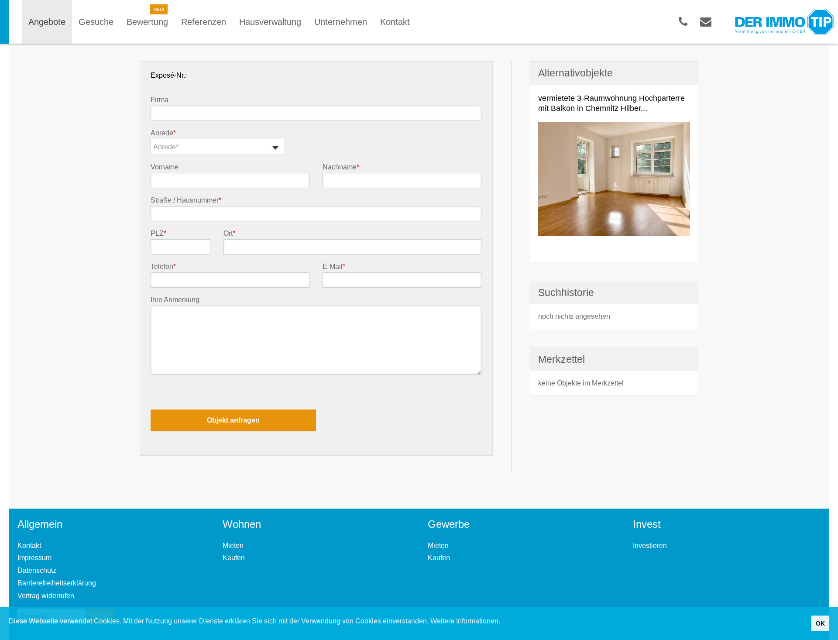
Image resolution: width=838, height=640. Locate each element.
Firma (159, 99)
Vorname (165, 167)
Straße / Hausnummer (186, 200)
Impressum (34, 557)
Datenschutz (36, 570)
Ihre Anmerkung (175, 299)
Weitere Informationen (464, 621)
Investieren (650, 545)
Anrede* (166, 147)
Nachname (341, 167)
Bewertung (147, 22)
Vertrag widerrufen (45, 595)
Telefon (163, 266)
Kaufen (234, 557)
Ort (229, 233)
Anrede (163, 133)
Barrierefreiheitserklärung (56, 583)
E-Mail (334, 266)
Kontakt (29, 545)
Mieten (233, 545)
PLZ (158, 233)
